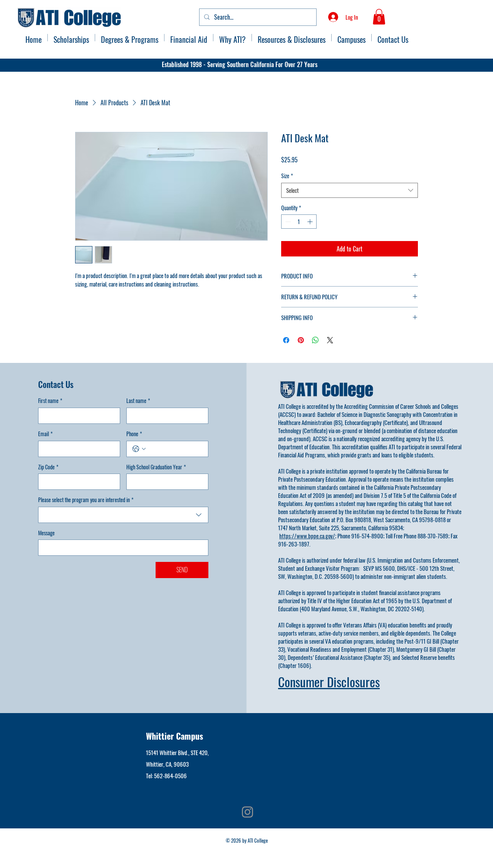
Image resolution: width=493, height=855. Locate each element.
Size (287, 176)
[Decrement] (287, 221)
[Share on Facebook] (286, 340)
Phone (134, 434)
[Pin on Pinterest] (300, 340)
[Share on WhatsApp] (315, 340)
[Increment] (310, 221)
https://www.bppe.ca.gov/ (307, 535)
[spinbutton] (299, 221)
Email (45, 434)
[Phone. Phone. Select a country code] (139, 449)
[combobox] (349, 190)
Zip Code (48, 467)
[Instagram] (247, 812)
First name (50, 401)
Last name (138, 401)
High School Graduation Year (156, 467)
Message (46, 533)
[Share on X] (330, 340)
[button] (379, 17)
